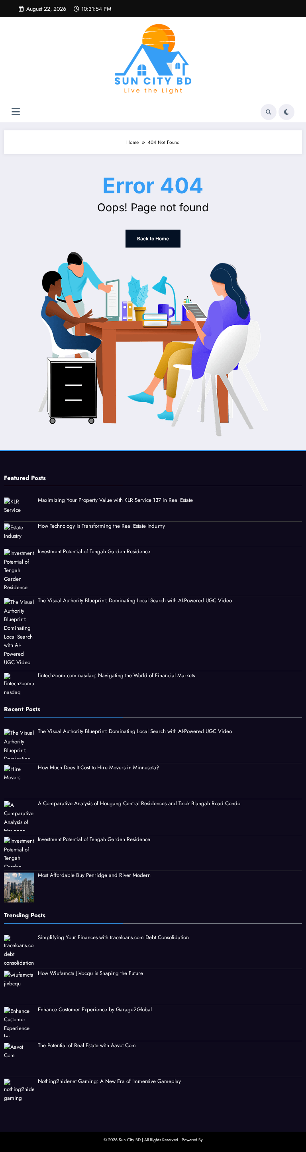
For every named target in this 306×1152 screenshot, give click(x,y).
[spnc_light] (286, 112)
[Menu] (16, 111)
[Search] (269, 112)
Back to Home (153, 239)
